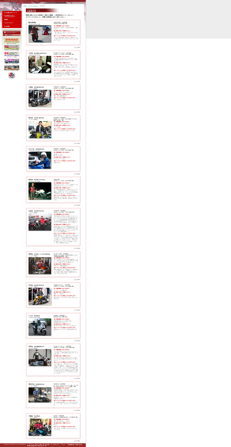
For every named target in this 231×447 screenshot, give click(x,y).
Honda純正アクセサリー (12, 16)
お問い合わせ (79, 444)
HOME (25, 5)
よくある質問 (12, 26)
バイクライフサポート (12, 23)
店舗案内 (12, 19)
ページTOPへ (77, 47)
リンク (64, 444)
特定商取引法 (71, 444)
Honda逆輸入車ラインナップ (12, 12)
